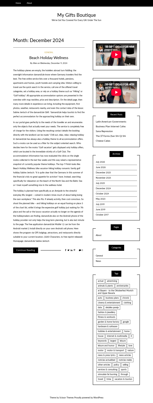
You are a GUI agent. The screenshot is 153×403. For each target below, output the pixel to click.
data (100, 308)
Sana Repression (104, 131)
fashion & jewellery (106, 312)
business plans (112, 298)
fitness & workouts (106, 317)
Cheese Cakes (103, 141)
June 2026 (101, 167)
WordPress (98, 398)
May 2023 (100, 199)
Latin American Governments (111, 122)
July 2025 (100, 183)
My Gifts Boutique (76, 15)
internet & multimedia (117, 336)
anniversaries (122, 286)
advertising (112, 281)
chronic (125, 298)
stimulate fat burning (107, 374)
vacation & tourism (123, 379)
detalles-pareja (112, 308)
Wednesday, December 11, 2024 (53, 63)
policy (116, 365)
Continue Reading (25, 250)
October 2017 (102, 215)
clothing (127, 303)
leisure (123, 341)
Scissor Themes (66, 398)
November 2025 (103, 178)
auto (100, 298)
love (130, 346)
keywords (102, 341)
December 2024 (103, 189)
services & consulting (107, 370)
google (126, 322)
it (131, 336)
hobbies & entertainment (109, 331)
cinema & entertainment (109, 303)
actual (100, 281)
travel (100, 379)
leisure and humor (106, 346)
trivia (109, 379)
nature (131, 350)
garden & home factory (108, 322)
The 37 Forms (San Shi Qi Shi (111, 136)
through (124, 374)
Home (18, 3)
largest (113, 341)
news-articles (125, 355)
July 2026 (100, 162)
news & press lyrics (106, 355)
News (98, 261)
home (127, 331)
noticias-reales (125, 360)
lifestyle (121, 346)
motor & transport (115, 350)
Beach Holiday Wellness (48, 58)
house (100, 336)
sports (124, 370)
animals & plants (105, 286)
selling (125, 365)
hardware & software (107, 327)
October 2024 (102, 194)
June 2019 (100, 210)
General (48, 53)
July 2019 (100, 204)
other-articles (104, 365)
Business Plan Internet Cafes (111, 126)
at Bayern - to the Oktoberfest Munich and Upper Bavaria (115, 292)
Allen (35, 63)
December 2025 (103, 173)
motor (101, 350)
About (29, 3)
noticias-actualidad (106, 360)
